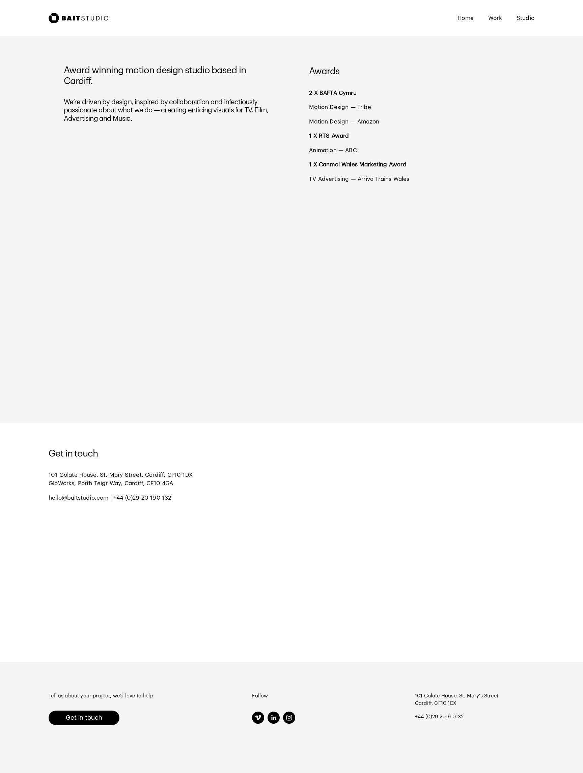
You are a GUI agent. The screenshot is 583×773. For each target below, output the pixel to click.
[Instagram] (289, 718)
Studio (525, 18)
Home (465, 18)
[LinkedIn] (274, 718)
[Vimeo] (258, 718)
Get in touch (84, 718)
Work (495, 18)
